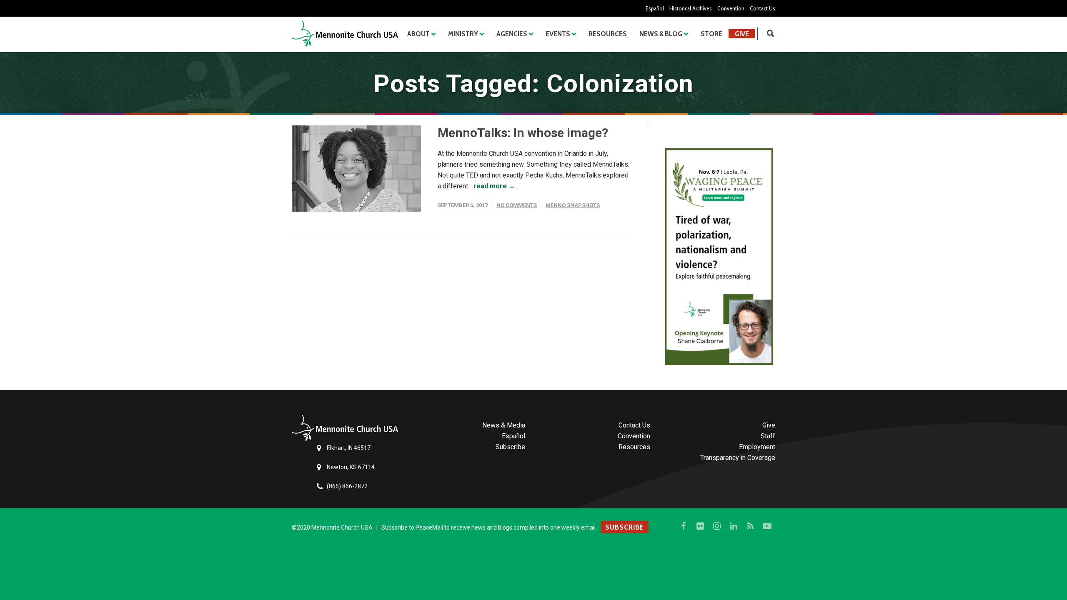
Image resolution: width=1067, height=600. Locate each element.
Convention (730, 8)
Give (742, 33)
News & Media (503, 425)
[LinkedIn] (733, 526)
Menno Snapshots (573, 205)
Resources (608, 33)
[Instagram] (717, 526)
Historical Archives (690, 8)
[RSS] (750, 526)
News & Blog (660, 33)
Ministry (463, 33)
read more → (494, 186)
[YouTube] (767, 526)
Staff (768, 436)
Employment (757, 447)
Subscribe (510, 447)
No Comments (516, 205)
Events (558, 33)
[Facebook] (683, 526)
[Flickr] (700, 526)
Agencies (511, 33)
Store (711, 33)
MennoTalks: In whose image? (523, 132)
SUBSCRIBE (624, 527)
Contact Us (762, 8)
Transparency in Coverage (737, 458)
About (418, 33)
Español (655, 8)
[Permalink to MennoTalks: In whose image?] (356, 168)
